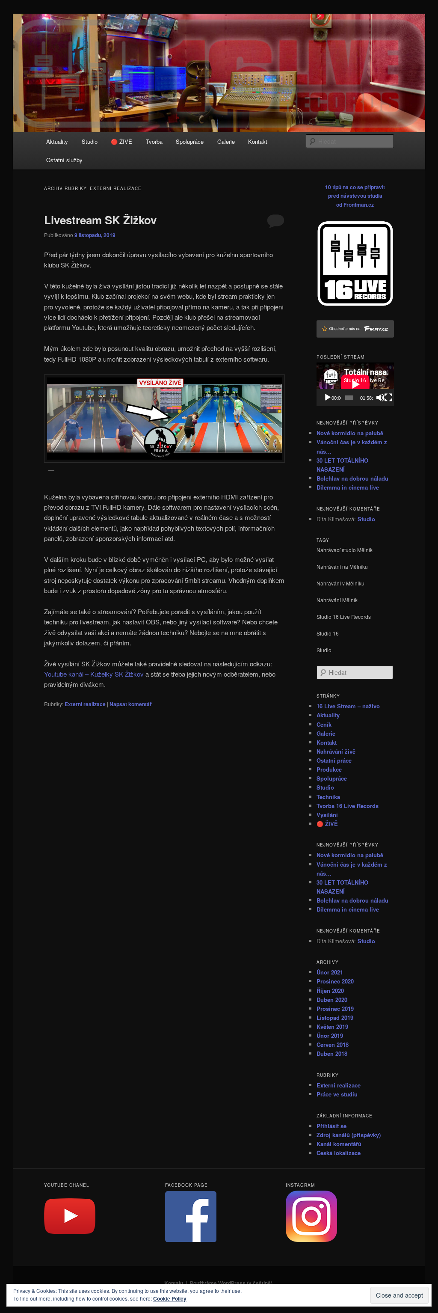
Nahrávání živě (336, 751)
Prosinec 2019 (335, 1008)
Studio (90, 141)
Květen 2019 (332, 1026)
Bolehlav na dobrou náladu (352, 478)
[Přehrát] (327, 397)
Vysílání (327, 815)
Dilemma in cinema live (348, 487)
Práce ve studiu (337, 1094)
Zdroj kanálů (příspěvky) (349, 1135)
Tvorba (154, 141)
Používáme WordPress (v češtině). (232, 1283)
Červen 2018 (333, 1044)
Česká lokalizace (339, 1153)
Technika (328, 797)
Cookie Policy (169, 1298)
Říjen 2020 (330, 990)
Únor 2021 (330, 972)
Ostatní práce (334, 760)
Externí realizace (85, 704)
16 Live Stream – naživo (348, 706)
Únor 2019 (330, 1035)
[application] (355, 384)
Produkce (329, 769)
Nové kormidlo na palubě (350, 433)
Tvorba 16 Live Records (348, 806)
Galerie (226, 141)
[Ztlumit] (380, 397)
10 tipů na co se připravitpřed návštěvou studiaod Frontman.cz (355, 195)
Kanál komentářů (339, 1144)
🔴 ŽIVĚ (121, 141)
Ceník (324, 724)
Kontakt (257, 141)
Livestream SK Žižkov (100, 220)
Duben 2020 (332, 999)
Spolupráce (190, 141)
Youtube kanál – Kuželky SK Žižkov (94, 673)
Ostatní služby (64, 160)
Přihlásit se (331, 1126)
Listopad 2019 (335, 1017)
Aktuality (57, 141)
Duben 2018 (332, 1053)
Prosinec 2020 (335, 981)
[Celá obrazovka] (388, 397)
